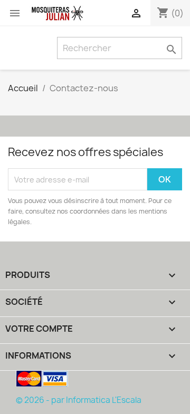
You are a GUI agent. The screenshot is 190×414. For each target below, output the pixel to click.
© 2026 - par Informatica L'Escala (78, 400)
